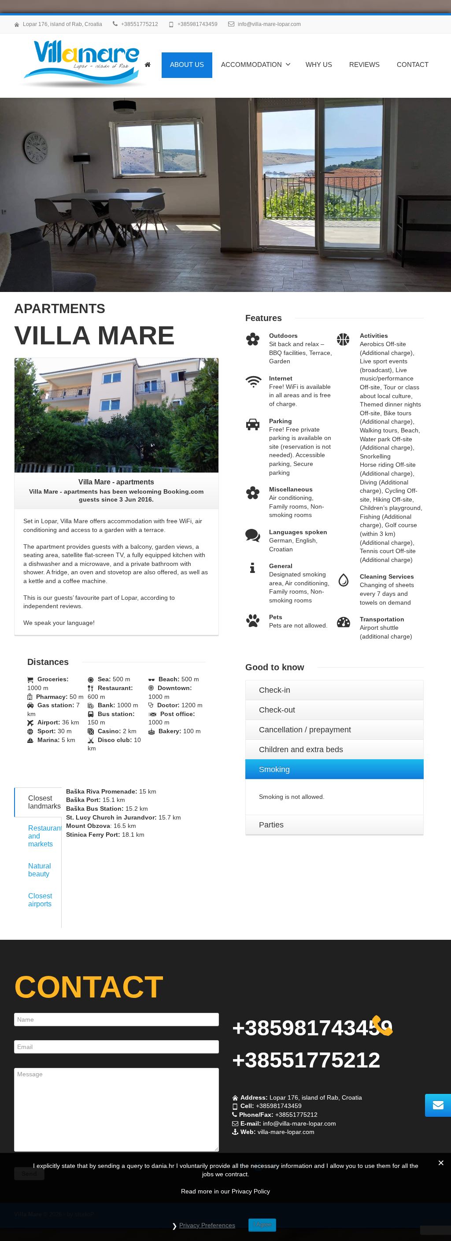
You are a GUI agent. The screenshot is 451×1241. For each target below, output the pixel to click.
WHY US (319, 64)
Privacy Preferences (207, 1225)
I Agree (262, 1224)
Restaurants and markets (45, 836)
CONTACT (413, 64)
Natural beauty (39, 870)
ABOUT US (187, 64)
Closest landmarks (44, 802)
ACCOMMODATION (251, 64)
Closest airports (40, 900)
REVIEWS (364, 64)
